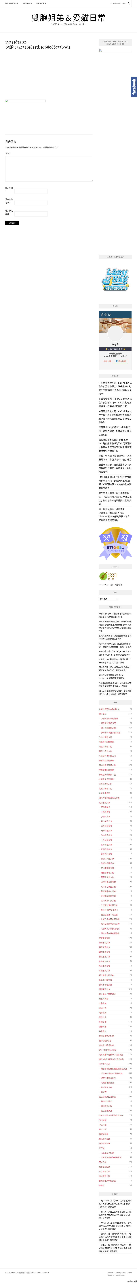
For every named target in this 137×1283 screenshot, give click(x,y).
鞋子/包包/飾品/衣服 (107, 1050)
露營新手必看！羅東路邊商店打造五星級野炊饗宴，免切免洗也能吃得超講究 (115, 468)
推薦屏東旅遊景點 (106, 779)
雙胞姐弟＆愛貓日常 (68, 17)
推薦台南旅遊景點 (106, 760)
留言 (8, 153)
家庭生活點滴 (104, 1166)
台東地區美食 (104, 956)
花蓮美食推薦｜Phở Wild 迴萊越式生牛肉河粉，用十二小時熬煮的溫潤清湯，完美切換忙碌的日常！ (115, 402)
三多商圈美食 (106, 840)
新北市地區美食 (105, 980)
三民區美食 (105, 812)
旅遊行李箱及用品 (108, 1078)
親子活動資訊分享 (108, 723)
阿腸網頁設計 (120, 1275)
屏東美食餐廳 (104, 938)
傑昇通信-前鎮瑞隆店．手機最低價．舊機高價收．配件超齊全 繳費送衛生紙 (115, 431)
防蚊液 (103, 1092)
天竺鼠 (101, 1148)
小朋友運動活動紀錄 (109, 718)
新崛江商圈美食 (107, 858)
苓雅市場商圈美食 (108, 896)
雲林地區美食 (104, 952)
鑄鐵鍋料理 (103, 1134)
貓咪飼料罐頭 (106, 1101)
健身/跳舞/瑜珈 (105, 1040)
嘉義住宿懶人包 (105, 751)
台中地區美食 (104, 961)
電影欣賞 (102, 1012)
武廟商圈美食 (106, 849)
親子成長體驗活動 (11, 3)
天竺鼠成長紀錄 (107, 1152)
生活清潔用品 (106, 1087)
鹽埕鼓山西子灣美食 (109, 914)
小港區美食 (105, 816)
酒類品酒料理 (104, 1143)
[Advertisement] (49, 73)
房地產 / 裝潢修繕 (106, 1045)
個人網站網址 (9, 212)
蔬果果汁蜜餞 (104, 1138)
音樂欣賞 (102, 1017)
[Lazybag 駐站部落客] (115, 280)
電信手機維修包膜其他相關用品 (114, 1068)
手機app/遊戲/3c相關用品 (111, 1073)
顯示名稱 (9, 189)
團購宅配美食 (104, 989)
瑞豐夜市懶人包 (107, 872)
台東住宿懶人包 (105, 784)
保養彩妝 (102, 1026)
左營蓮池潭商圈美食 (109, 905)
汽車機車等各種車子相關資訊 (111, 1054)
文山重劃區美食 (107, 868)
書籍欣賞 (102, 1008)
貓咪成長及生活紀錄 (107, 1096)
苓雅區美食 (105, 807)
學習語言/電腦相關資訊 (110, 732)
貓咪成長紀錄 (106, 1106)
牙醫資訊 (102, 1003)
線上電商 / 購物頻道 (107, 994)
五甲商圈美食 (106, 844)
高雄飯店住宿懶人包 (107, 765)
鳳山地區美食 (106, 821)
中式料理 (102, 1124)
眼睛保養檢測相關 (106, 1036)
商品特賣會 (103, 998)
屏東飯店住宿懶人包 (107, 774)
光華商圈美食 (106, 830)
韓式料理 (102, 1129)
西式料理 (102, 1120)
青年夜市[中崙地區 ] (109, 910)
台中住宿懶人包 (105, 737)
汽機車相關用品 (107, 1082)
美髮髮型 (102, 1031)
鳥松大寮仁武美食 (108, 900)
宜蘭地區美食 (104, 970)
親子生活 (102, 713)
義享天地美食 (106, 854)
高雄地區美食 (27, 3)
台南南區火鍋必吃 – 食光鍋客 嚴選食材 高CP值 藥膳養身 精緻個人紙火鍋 (115, 1225)
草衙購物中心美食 (108, 891)
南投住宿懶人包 (105, 746)
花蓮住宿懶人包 (105, 788)
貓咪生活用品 (106, 1110)
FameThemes (126, 1273)
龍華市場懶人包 (107, 877)
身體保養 (102, 1022)
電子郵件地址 (9, 201)
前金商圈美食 (106, 826)
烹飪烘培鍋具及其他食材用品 (111, 1115)
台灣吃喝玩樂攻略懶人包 (109, 709)
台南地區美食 (41, 3)
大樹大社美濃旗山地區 (110, 928)
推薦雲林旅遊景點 (106, 742)
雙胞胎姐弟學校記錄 (107, 1180)
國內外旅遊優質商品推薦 (109, 798)
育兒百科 (102, 1162)
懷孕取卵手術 (104, 1176)
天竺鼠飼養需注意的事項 (111, 1157)
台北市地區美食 (105, 984)
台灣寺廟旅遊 (104, 793)
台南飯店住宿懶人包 (107, 756)
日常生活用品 (104, 1064)
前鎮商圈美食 (106, 835)
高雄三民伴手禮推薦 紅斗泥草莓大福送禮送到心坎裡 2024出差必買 (115, 1203)
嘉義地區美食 (104, 947)
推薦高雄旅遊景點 (106, 770)
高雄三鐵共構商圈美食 (110, 933)
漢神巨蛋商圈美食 (108, 882)
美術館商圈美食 (107, 863)
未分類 (101, 1185)
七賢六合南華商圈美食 (110, 919)
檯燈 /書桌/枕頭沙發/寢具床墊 (111, 1059)
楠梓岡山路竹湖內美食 (110, 924)
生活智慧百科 (104, 1171)
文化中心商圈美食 (108, 886)
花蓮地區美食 (104, 966)
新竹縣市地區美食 (106, 975)
